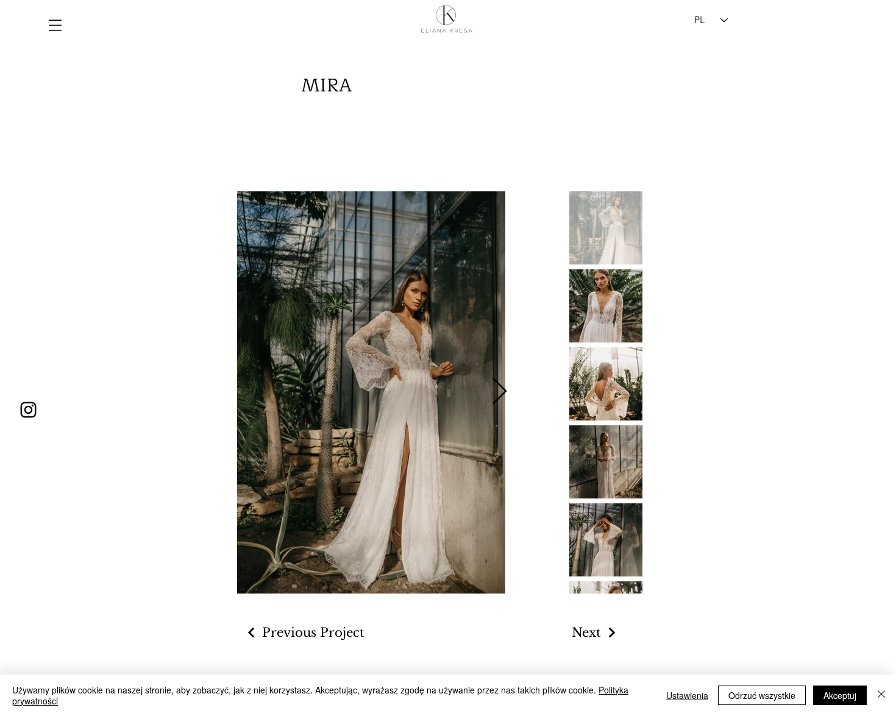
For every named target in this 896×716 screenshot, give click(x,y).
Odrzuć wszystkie (761, 695)
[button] (55, 25)
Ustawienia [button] (687, 695)
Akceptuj (839, 695)
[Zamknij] (881, 695)
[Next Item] (499, 392)
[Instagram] (28, 409)
